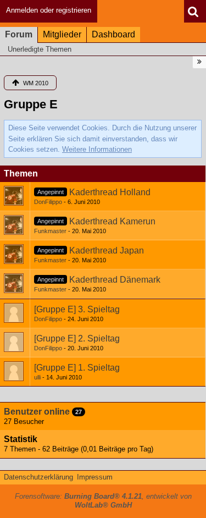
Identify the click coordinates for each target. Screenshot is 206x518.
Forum (18, 34)
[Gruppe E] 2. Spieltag (77, 338)
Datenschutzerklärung (38, 477)
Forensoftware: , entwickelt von (103, 501)
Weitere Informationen (97, 149)
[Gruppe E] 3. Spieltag (77, 309)
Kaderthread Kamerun (112, 221)
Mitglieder (62, 34)
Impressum (95, 477)
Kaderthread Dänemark (114, 279)
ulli (37, 377)
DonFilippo (48, 202)
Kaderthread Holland (110, 192)
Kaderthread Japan (106, 250)
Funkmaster (50, 231)
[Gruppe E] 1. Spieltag (77, 367)
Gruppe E (31, 104)
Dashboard (113, 34)
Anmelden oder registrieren (48, 10)
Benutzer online (37, 411)
